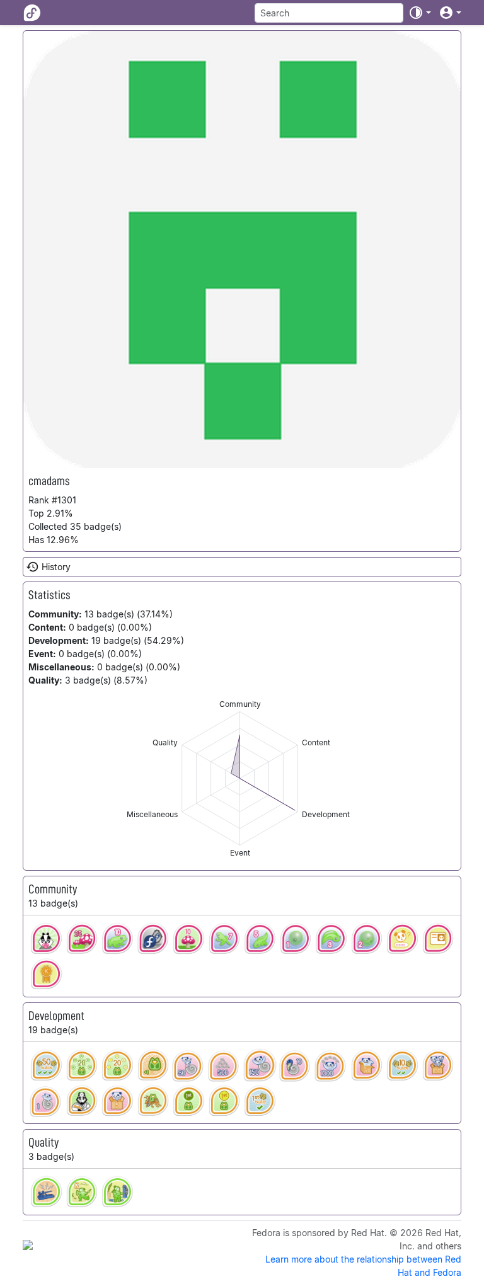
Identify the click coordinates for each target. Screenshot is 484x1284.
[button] (419, 12)
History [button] (56, 566)
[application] (240, 778)
